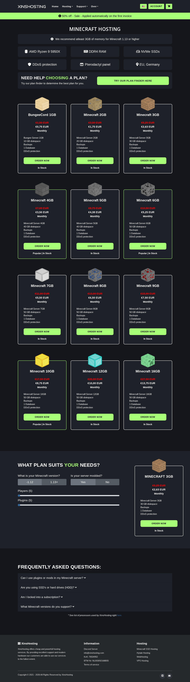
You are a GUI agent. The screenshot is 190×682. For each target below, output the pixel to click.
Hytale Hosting (143, 653)
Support (81, 6)
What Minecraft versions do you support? (46, 606)
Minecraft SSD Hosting (147, 649)
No (107, 482)
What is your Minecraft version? (39, 475)
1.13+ (54, 482)
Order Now (42, 160)
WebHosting (142, 657)
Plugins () (25, 500)
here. (119, 615)
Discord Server (91, 649)
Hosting (66, 6)
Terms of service (91, 664)
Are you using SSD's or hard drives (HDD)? (48, 587)
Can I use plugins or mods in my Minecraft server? (52, 577)
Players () (25, 490)
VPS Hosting (142, 660)
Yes (83, 482)
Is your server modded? (86, 475)
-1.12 (29, 482)
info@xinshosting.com (94, 653)
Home (56, 6)
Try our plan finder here (133, 80)
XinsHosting (67, 675)
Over (94, 6)
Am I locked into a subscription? (41, 597)
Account (156, 6)
